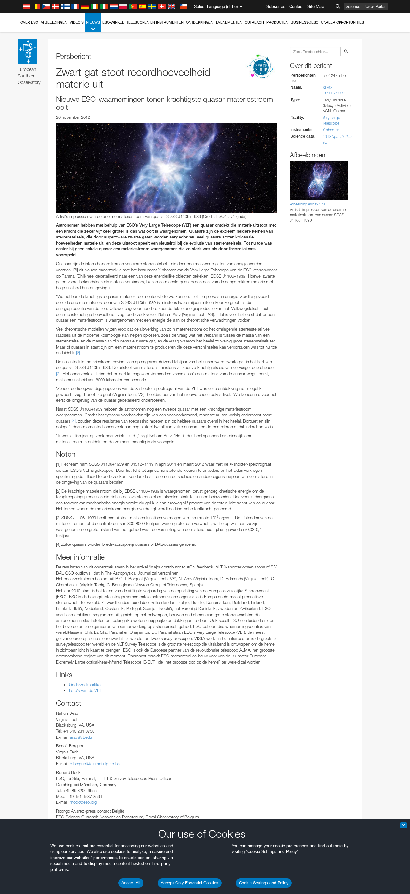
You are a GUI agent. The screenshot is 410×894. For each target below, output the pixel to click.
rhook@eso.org (83, 802)
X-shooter (331, 129)
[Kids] (261, 66)
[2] (78, 352)
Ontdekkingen (199, 22)
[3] (58, 373)
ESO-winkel (113, 22)
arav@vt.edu (81, 737)
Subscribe (275, 6)
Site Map (316, 6)
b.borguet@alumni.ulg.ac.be (95, 763)
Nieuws (93, 22)
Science (353, 6)
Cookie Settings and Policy (264, 882)
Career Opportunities (342, 22)
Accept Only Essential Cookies (189, 882)
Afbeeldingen (54, 22)
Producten (277, 22)
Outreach (254, 22)
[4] (73, 420)
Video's (77, 22)
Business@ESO (304, 22)
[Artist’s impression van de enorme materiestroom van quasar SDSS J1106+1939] (166, 168)
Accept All (130, 882)
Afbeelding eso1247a (307, 204)
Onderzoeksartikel (85, 684)
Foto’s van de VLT (85, 690)
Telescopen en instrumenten (155, 22)
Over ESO (29, 22)
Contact (296, 6)
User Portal (375, 6)
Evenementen (229, 22)
